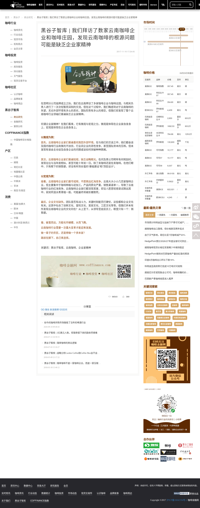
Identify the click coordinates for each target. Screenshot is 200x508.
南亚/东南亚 (19, 190)
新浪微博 (54, 309)
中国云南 (18, 176)
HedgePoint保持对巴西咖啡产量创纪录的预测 (166, 253)
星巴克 (158, 311)
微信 (47, 309)
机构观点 (18, 43)
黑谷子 (16, 17)
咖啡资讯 (18, 29)
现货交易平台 (20, 80)
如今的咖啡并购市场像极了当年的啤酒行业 (65, 322)
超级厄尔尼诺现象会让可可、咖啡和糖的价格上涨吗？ (170, 272)
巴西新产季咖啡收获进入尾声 (158, 278)
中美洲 (17, 180)
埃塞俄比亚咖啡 (163, 317)
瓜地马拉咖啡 (162, 305)
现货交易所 (86, 493)
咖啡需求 (149, 299)
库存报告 (18, 66)
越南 (16, 162)
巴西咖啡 (160, 330)
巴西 (16, 157)
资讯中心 (14, 485)
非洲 (16, 185)
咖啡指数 (149, 305)
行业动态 (18, 34)
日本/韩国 (18, 213)
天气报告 (18, 75)
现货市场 (18, 39)
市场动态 (72, 493)
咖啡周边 (18, 103)
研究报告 (54, 485)
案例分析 (18, 126)
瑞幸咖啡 (185, 305)
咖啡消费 (183, 293)
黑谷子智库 (20, 500)
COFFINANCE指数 (39, 500)
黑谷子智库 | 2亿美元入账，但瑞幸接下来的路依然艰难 (70, 333)
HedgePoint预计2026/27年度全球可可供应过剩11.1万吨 (171, 241)
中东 (16, 227)
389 (127, 296)
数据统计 (45, 493)
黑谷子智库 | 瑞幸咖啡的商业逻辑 (60, 343)
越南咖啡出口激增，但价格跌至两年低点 (163, 228)
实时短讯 (6, 493)
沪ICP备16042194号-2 (177, 500)
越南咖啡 (149, 330)
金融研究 (18, 121)
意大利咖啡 (170, 311)
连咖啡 (174, 305)
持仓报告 (18, 71)
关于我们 (6, 500)
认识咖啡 (18, 94)
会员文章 (18, 48)
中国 (16, 217)
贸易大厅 (41, 485)
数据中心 (28, 485)
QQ (42, 309)
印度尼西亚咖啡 (180, 317)
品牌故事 (18, 98)
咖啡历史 (149, 293)
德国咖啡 (149, 317)
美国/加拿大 (19, 203)
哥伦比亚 (18, 166)
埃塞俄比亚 (19, 171)
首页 (7, 17)
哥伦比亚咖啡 (166, 324)
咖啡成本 (172, 299)
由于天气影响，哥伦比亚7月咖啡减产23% (164, 234)
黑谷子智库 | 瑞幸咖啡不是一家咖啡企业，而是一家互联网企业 (74, 363)
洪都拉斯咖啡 (151, 324)
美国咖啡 (178, 324)
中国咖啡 (172, 330)
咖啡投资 (18, 61)
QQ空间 (63, 309)
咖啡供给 (160, 299)
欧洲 (16, 208)
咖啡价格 (183, 299)
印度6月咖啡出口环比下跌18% (158, 259)
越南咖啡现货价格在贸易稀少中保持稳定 (163, 247)
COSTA (148, 311)
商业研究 (28, 17)
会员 (66, 485)
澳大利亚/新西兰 (22, 222)
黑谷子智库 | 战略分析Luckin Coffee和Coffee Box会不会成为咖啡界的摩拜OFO (74, 353)
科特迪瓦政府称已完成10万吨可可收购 (162, 266)
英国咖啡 (182, 311)
